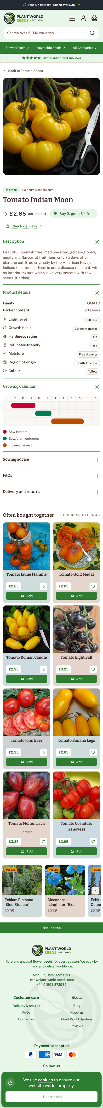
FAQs (7, 475)
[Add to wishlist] (43, 586)
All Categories (83, 48)
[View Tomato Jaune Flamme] (26, 562)
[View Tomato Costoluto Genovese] (76, 815)
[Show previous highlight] (7, 58)
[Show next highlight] (95, 58)
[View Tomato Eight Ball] (76, 646)
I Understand (51, 1097)
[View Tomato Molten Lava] (26, 815)
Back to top (52, 928)
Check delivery (24, 226)
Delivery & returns (26, 1006)
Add (29, 596)
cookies (45, 1079)
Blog (76, 1006)
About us (77, 1012)
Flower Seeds (15, 48)
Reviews (76, 1026)
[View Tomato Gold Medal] (76, 562)
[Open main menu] (72, 18)
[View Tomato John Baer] (26, 729)
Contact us (26, 1019)
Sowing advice (16, 459)
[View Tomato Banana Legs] (76, 729)
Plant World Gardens (76, 1019)
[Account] (83, 18)
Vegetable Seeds (49, 48)
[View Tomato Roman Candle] (26, 646)
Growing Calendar (19, 386)
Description (13, 241)
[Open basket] (94, 18)
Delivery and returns (21, 491)
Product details (16, 292)
